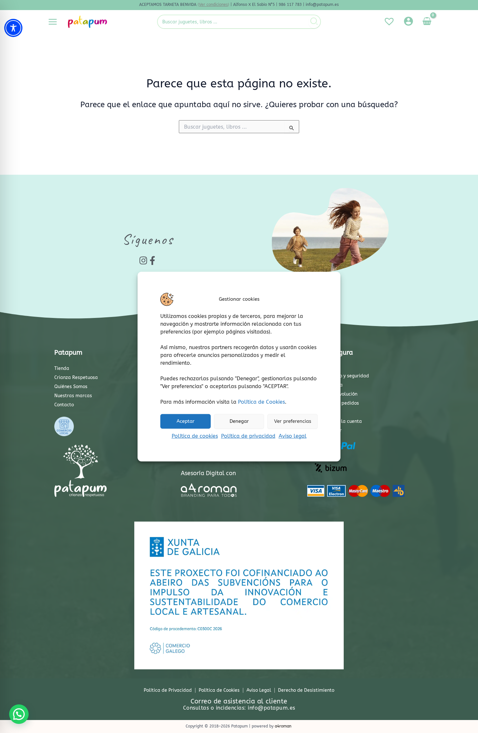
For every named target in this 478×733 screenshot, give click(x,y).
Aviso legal (293, 436)
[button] (19, 714)
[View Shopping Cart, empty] (426, 21)
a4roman (283, 726)
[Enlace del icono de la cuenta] (408, 21)
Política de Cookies (261, 401)
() (213, 4)
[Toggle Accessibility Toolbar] (13, 27)
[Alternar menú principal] (52, 22)
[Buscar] (314, 21)
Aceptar (185, 421)
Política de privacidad (248, 436)
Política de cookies (195, 436)
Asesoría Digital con (208, 473)
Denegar (239, 421)
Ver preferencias (292, 421)
